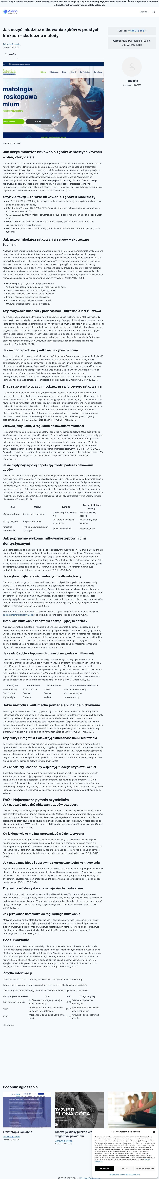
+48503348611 (136, 30)
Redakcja (132, 80)
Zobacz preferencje (145, 1168)
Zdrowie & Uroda (11, 44)
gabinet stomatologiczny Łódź (18, 615)
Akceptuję (104, 1168)
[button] (154, 1132)
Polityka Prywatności (133, 1174)
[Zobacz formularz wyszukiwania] (154, 11)
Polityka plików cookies (117, 1174)
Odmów (124, 1168)
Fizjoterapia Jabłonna (17, 1132)
